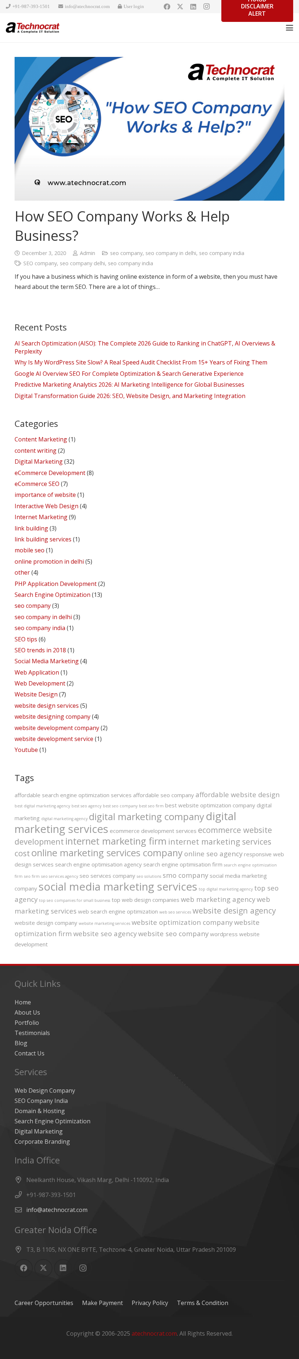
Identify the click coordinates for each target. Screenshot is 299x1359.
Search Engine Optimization (52, 595)
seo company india (221, 253)
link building (31, 528)
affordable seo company (163, 795)
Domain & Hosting (40, 1111)
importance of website (45, 495)
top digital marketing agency (226, 889)
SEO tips (26, 639)
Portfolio (27, 1023)
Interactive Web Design (46, 506)
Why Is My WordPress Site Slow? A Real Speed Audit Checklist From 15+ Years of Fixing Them (141, 362)
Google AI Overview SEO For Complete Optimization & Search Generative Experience (129, 374)
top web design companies (145, 899)
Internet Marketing (41, 517)
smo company (185, 875)
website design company (46, 922)
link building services (43, 539)
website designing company (52, 717)
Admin (87, 253)
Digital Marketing (39, 461)
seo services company (107, 875)
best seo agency (86, 805)
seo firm (32, 876)
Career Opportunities (44, 1303)
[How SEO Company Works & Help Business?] (149, 129)
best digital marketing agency (42, 805)
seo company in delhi (170, 253)
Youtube (26, 750)
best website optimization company (210, 805)
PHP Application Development (56, 584)
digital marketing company (146, 816)
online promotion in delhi (49, 561)
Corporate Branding (42, 1142)
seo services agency (59, 876)
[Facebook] (167, 6)
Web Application (37, 672)
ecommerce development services (153, 830)
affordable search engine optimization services (73, 795)
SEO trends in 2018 (40, 650)
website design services (47, 706)
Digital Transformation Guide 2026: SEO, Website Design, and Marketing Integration (130, 396)
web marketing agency (218, 899)
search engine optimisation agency (98, 864)
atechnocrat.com (154, 1333)
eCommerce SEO (37, 484)
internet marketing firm (116, 841)
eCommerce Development (50, 473)
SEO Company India (41, 1101)
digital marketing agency (64, 818)
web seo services (175, 912)
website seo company (173, 933)
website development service (54, 739)
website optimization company (182, 922)
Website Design (36, 694)
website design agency (234, 910)
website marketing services (104, 923)
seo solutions (149, 876)
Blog (21, 1043)
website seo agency (105, 933)
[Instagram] (206, 6)
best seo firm (151, 805)
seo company (126, 253)
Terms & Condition (202, 1303)
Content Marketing (41, 439)
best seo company (120, 805)
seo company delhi (82, 263)
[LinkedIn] (193, 6)
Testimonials (32, 1033)
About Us (27, 1012)
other (22, 572)
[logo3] (32, 27)
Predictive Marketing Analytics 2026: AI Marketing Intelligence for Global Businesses (129, 385)
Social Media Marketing (47, 661)
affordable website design (237, 794)
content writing (36, 451)
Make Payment (102, 1303)
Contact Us (29, 1053)
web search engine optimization (118, 911)
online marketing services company (107, 852)
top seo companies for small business (74, 900)
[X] (180, 6)
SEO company (40, 263)
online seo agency (213, 853)
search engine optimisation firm (182, 864)
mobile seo (29, 550)
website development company (57, 728)
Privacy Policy (150, 1303)
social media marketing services (118, 886)
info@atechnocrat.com (57, 1210)
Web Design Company (45, 1090)
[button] (289, 27)
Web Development (40, 683)
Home (23, 1002)
